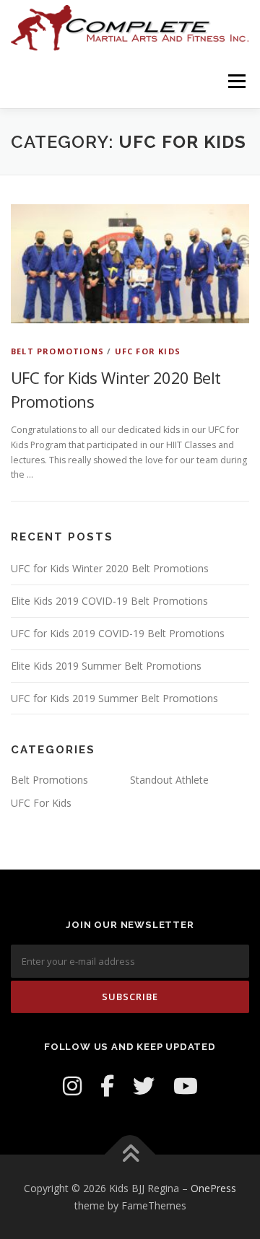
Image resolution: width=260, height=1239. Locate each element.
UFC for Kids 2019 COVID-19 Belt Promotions (118, 633)
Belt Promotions (57, 351)
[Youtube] (185, 1085)
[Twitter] (144, 1085)
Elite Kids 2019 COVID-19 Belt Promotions (109, 601)
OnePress (213, 1188)
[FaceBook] (107, 1085)
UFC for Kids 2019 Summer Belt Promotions (114, 698)
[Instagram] (72, 1085)
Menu (236, 81)
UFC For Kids (148, 351)
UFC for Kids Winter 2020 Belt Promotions (110, 568)
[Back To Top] (130, 1154)
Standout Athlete (169, 780)
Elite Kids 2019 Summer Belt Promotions (106, 666)
